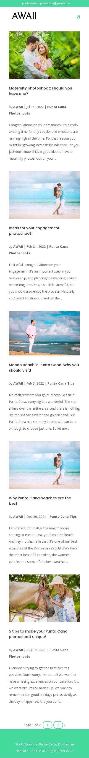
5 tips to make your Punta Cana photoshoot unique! (38, 634)
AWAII (18, 107)
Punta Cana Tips (60, 383)
